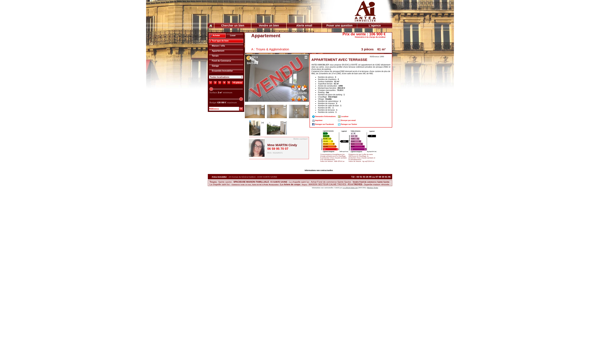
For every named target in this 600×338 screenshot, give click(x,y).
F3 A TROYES (355, 184)
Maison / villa (218, 46)
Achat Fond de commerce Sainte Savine (331, 182)
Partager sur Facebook (324, 124)
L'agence (375, 25)
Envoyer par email (348, 120)
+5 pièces (237, 83)
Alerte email (304, 25)
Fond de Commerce (221, 61)
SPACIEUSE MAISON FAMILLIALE (251, 182)
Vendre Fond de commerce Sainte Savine (371, 182)
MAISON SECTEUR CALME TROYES (328, 184)
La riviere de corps (290, 184)
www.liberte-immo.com (350, 188)
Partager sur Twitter (348, 124)
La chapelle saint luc (299, 182)
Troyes (213, 182)
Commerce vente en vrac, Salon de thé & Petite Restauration (255, 184)
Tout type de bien (220, 41)
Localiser (344, 116)
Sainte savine (225, 182)
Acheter (216, 35)
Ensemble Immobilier (222, 71)
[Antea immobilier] (365, 20)
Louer (232, 35)
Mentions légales (372, 188)
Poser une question (339, 25)
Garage (215, 66)
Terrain (215, 56)
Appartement (217, 51)
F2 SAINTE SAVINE (279, 182)
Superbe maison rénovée (377, 184)
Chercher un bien (232, 25)
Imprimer (318, 120)
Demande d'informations (325, 116)
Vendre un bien (269, 25)
